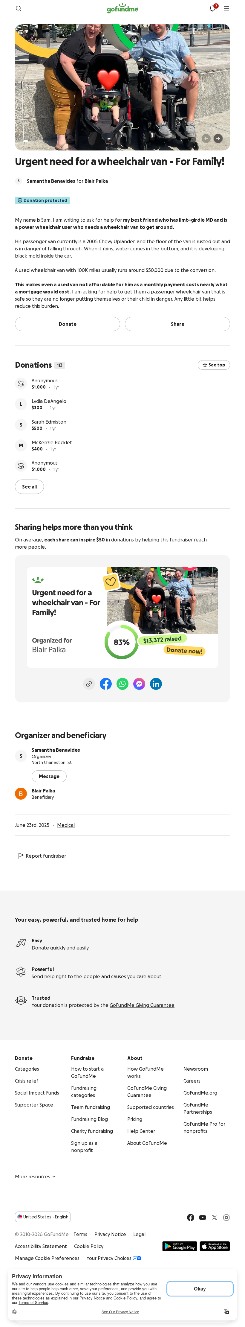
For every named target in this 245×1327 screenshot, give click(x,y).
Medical (66, 825)
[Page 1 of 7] (25, 141)
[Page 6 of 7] (47, 141)
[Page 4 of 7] (40, 141)
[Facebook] (106, 683)
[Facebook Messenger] (139, 683)
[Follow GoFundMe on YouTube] (203, 1217)
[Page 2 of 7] (31, 141)
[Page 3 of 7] (35, 141)
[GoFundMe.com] (122, 8)
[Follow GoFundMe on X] (214, 1217)
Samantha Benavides (56, 750)
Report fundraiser (46, 856)
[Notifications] (212, 8)
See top (217, 365)
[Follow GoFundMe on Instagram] (226, 1217)
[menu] (226, 8)
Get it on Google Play (179, 1246)
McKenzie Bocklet (52, 442)
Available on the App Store (215, 1246)
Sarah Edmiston (49, 421)
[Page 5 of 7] (44, 141)
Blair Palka (43, 790)
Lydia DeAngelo (49, 401)
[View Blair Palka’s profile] (21, 794)
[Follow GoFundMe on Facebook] (191, 1217)
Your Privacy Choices (109, 1258)
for (67, 181)
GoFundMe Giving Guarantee (142, 1005)
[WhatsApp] (122, 683)
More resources (32, 1176)
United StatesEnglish (45, 1217)
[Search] (18, 8)
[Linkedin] (156, 683)
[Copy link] (89, 683)
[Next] (218, 138)
